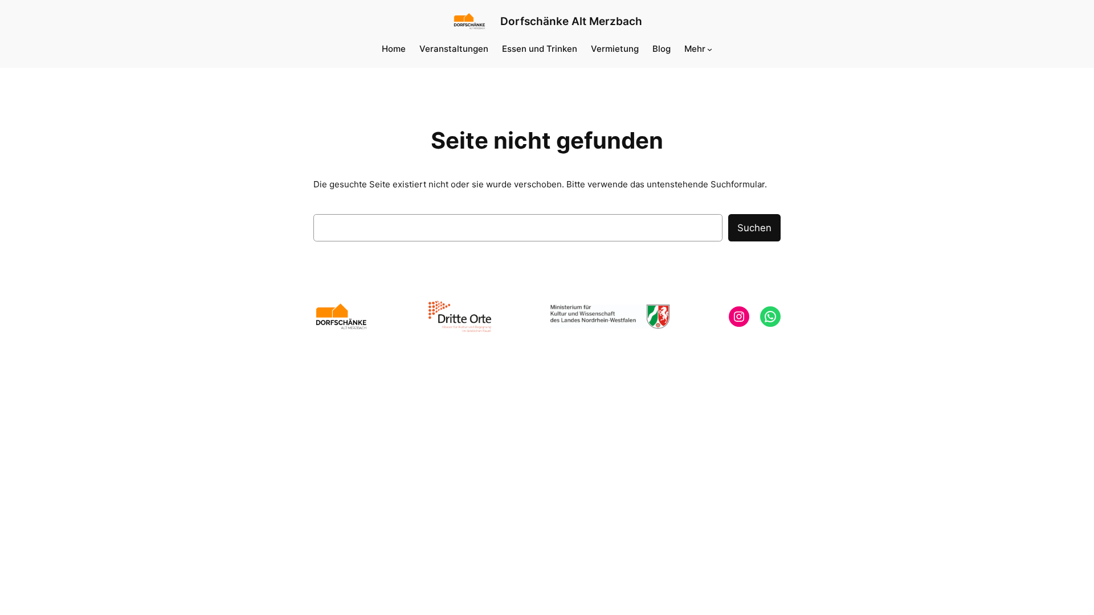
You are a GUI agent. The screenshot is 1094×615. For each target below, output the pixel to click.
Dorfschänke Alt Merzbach (571, 21)
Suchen (754, 227)
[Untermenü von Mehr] (709, 48)
